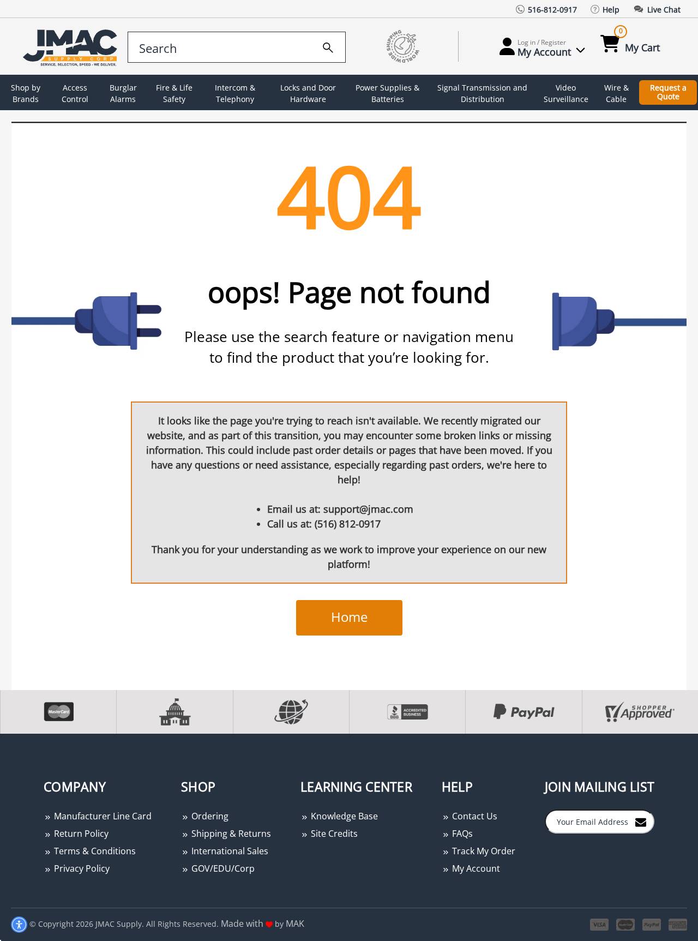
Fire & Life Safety (174, 93)
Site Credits (333, 834)
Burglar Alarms (123, 93)
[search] (328, 45)
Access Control (75, 93)
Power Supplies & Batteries (387, 93)
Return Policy (80, 834)
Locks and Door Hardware (308, 93)
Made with (243, 924)
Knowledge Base (343, 816)
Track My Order (482, 851)
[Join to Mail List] (640, 821)
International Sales (228, 851)
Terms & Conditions (94, 851)
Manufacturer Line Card (102, 816)
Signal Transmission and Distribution (482, 93)
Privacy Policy (81, 868)
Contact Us (473, 816)
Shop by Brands (25, 93)
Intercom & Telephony (235, 93)
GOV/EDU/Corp (222, 868)
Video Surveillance (566, 93)
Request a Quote (668, 92)
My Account (475, 868)
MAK (295, 924)
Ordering (208, 816)
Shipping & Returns (230, 834)
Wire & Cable (616, 93)
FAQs (461, 834)
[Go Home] (67, 46)
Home (349, 617)
